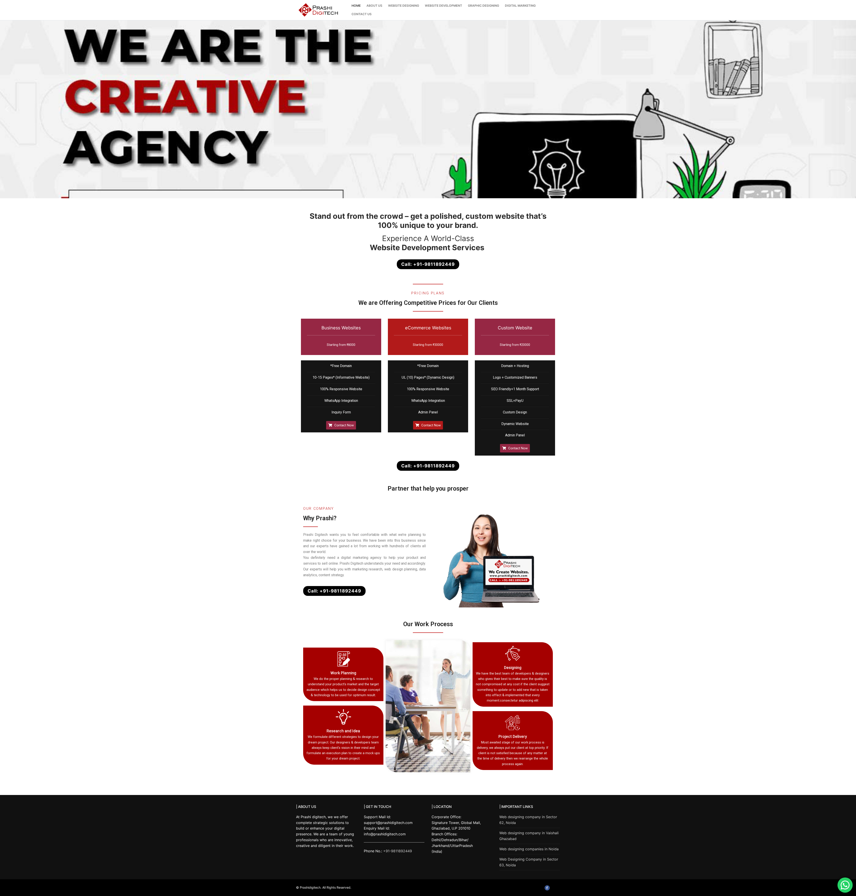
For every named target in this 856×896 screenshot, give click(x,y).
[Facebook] (547, 887)
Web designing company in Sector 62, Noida (528, 820)
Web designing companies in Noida (529, 849)
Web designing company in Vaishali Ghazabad (529, 836)
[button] (6, 109)
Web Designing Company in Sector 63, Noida (528, 862)
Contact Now (344, 425)
